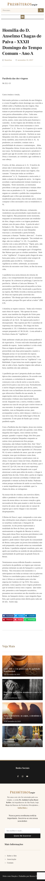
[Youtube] (27, 776)
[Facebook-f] (17, 776)
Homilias (8, 60)
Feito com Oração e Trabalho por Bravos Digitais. (22, 876)
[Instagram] (22, 776)
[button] (22, 17)
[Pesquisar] (41, 10)
